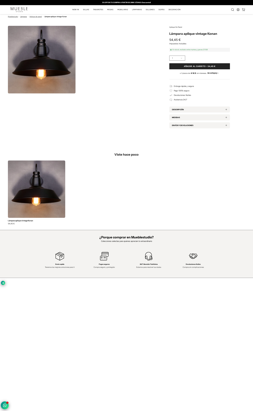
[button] (86, 9)
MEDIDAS (176, 117)
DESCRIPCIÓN (178, 109)
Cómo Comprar (87, 351)
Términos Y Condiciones (139, 339)
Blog (82, 359)
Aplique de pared (36, 17)
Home (83, 335)
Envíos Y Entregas (88, 347)
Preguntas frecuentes (90, 355)
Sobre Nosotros (87, 339)
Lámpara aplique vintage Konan (20, 221)
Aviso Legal (134, 351)
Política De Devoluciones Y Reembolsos (145, 355)
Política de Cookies (137, 343)
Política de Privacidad (138, 335)
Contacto (84, 343)
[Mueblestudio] (19, 9)
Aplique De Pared (175, 27)
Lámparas (23, 17)
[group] (126, 2)
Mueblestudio (13, 17)
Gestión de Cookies (137, 347)
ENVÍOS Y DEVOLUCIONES (182, 125)
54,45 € (11, 224)
